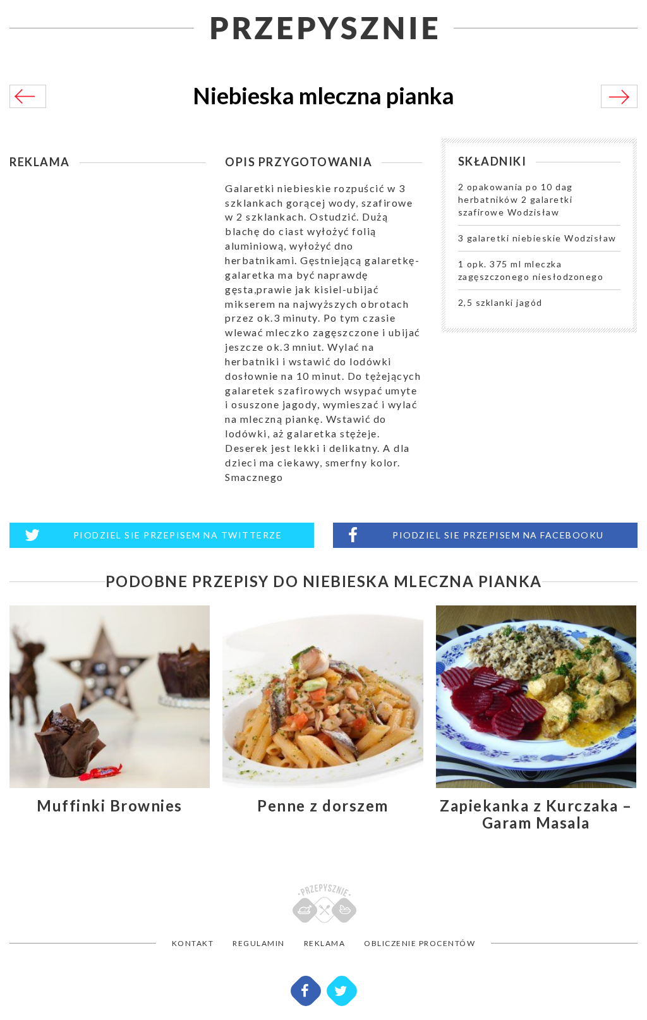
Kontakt (193, 943)
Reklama (325, 943)
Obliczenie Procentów (419, 943)
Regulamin (259, 943)
